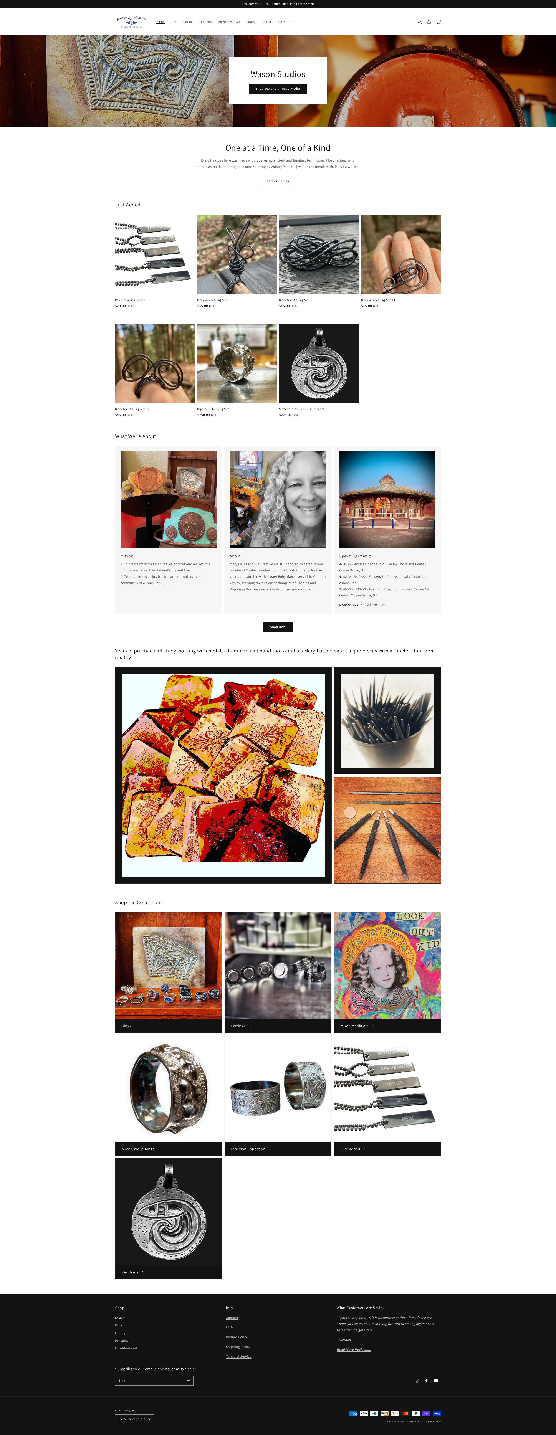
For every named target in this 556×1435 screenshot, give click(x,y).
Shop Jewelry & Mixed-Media (278, 88)
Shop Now (278, 627)
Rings (119, 1325)
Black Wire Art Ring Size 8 (213, 300)
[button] (419, 21)
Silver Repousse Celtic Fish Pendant (301, 409)
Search (120, 1318)
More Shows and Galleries (359, 605)
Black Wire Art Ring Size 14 (378, 300)
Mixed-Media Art (126, 1348)
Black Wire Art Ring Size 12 (132, 409)
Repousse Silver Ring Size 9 (214, 409)
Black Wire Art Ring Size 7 (295, 300)
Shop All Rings (278, 181)
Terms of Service (239, 1356)
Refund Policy (237, 1337)
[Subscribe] (188, 1380)
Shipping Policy (238, 1346)
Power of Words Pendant (130, 300)
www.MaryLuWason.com (407, 1421)
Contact (232, 1317)
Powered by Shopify (430, 1421)
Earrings (121, 1333)
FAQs (230, 1327)
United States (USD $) (132, 1419)
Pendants (122, 1341)
